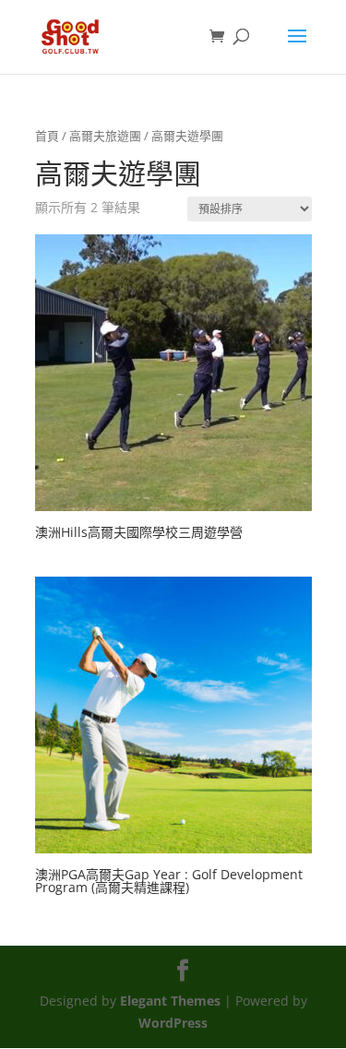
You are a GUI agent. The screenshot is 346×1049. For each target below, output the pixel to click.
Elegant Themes (170, 1000)
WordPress (173, 1022)
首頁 (47, 135)
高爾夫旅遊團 (105, 135)
